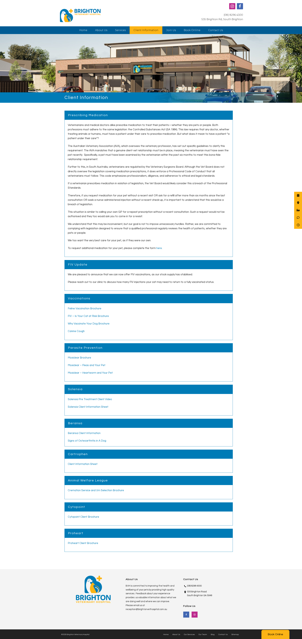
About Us (101, 30)
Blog (213, 634)
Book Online (275, 634)
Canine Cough (76, 331)
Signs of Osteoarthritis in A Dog (87, 440)
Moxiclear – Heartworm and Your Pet (90, 372)
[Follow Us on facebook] (186, 615)
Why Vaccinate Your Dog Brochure (88, 323)
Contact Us (215, 30)
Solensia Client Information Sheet (88, 406)
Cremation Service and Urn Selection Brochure (96, 490)
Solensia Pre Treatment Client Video (90, 399)
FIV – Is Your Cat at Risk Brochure (88, 316)
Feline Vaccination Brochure (84, 308)
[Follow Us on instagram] (195, 615)
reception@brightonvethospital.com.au (146, 609)
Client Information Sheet (83, 464)
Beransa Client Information (84, 433)
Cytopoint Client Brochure (83, 516)
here (159, 248)
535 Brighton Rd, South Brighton (222, 19)
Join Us (171, 30)
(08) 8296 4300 (233, 14)
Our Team (203, 634)
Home (83, 30)
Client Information (146, 30)
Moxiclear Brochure (79, 357)
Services (120, 30)
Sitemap (235, 634)
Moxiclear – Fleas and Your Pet (86, 365)
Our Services (189, 634)
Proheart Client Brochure (83, 543)
